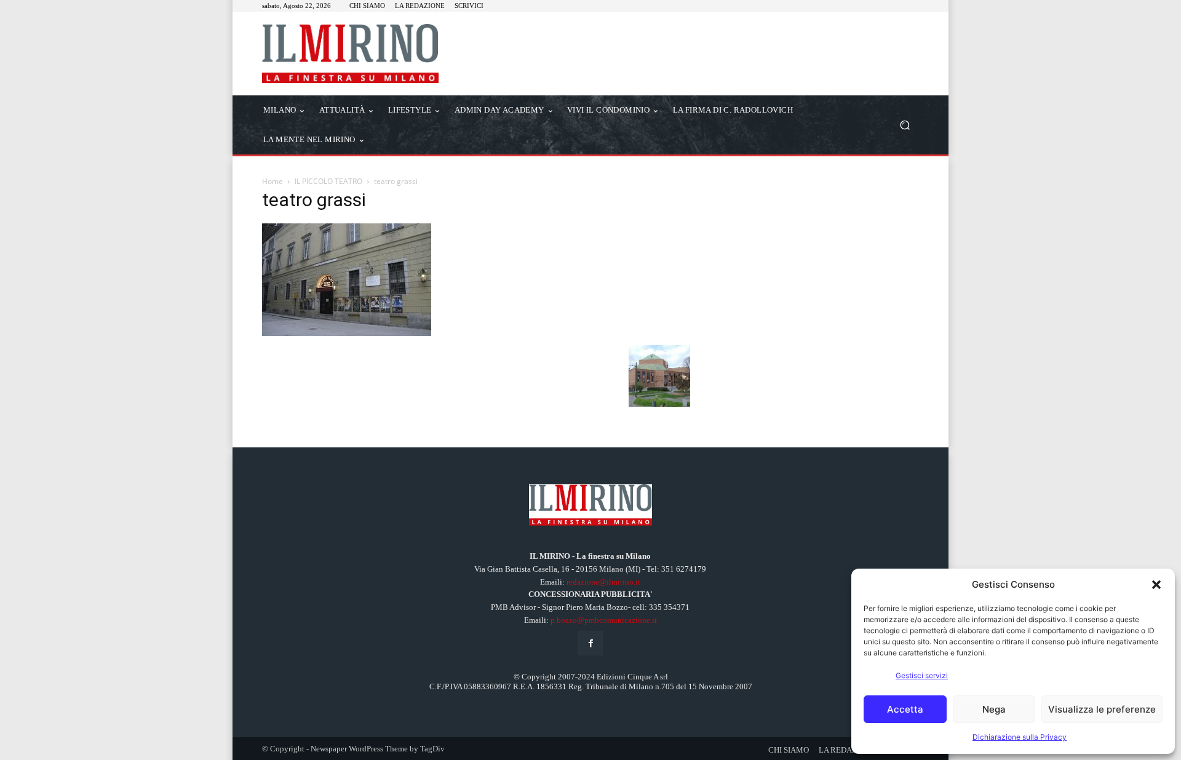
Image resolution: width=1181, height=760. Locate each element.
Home (272, 181)
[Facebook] (590, 643)
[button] (1156, 584)
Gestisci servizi (922, 675)
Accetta (905, 709)
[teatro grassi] (346, 332)
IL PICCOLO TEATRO (328, 181)
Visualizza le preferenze (1102, 709)
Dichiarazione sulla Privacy (1019, 737)
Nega (994, 709)
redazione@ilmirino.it (603, 581)
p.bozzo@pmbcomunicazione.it (604, 620)
